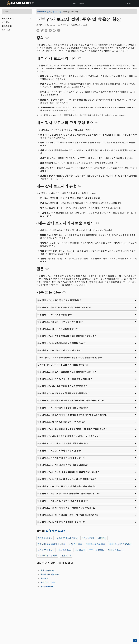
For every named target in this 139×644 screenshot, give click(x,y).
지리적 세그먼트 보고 (95, 544)
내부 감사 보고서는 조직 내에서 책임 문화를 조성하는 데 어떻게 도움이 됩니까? (72, 414)
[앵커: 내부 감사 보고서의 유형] (80, 186)
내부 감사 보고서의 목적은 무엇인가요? (54, 314)
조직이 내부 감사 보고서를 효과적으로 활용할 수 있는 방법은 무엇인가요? (69, 357)
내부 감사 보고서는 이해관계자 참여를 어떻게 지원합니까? (63, 393)
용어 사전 (6, 29)
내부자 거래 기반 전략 (49, 574)
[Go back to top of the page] (135, 640)
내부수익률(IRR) (47, 586)
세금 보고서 (80, 549)
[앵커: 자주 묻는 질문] (64, 292)
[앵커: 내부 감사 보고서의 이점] (80, 58)
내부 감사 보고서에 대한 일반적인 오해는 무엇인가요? (61, 422)
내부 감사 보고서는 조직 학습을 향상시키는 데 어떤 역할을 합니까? (66, 479)
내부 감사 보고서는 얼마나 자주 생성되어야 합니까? (60, 321)
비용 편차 (102, 538)
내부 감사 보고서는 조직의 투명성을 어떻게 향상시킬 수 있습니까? (66, 336)
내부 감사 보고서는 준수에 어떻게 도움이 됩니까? (59, 450)
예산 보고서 (66, 555)
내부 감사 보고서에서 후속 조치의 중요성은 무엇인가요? (62, 386)
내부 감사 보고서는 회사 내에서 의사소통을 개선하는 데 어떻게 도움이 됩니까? (72, 429)
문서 (74, 3)
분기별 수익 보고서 (46, 549)
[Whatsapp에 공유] (55, 30)
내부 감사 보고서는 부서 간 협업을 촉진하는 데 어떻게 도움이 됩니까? (68, 472)
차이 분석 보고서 (115, 549)
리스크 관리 (7, 26)
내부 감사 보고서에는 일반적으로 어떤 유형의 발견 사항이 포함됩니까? (68, 436)
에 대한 (81, 3)
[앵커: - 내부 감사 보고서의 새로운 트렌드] (97, 223)
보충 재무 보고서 (56, 531)
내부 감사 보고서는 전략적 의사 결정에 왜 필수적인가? (61, 350)
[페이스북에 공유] (38, 30)
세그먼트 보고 (64, 549)
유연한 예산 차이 (45, 538)
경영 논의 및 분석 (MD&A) (120, 544)
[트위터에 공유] (43, 30)
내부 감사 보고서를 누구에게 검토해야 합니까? (58, 328)
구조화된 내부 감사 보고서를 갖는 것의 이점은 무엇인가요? (63, 364)
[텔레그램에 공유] (59, 30)
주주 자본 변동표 (96, 549)
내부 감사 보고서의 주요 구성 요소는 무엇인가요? (59, 300)
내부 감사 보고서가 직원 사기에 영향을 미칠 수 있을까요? (62, 443)
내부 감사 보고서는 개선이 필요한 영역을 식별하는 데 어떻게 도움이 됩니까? (71, 400)
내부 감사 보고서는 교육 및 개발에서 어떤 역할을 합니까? (62, 500)
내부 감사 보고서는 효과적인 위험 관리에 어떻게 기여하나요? (64, 307)
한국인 (128, 3)
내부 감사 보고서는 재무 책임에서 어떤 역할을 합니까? (61, 343)
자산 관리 (6, 22)
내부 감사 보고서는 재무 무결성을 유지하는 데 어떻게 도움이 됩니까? (67, 515)
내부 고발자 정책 (47, 582)
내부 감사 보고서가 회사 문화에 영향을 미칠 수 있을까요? (62, 407)
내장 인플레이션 (47, 570)
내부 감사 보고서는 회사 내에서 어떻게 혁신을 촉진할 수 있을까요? (66, 507)
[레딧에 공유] (51, 30)
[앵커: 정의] (47, 37)
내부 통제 (44, 578)
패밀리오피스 (7, 18)
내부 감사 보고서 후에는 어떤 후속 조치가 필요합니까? (61, 457)
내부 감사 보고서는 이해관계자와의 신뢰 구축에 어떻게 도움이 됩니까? (68, 493)
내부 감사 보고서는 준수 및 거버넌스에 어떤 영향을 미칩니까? (64, 379)
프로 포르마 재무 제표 (47, 555)
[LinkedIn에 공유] (47, 30)
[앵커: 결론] (47, 268)
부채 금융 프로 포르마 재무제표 (51, 544)
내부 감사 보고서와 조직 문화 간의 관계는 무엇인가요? (61, 522)
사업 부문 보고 (75, 544)
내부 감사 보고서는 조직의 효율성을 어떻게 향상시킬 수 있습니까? (66, 371)
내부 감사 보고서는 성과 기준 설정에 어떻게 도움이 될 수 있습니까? (67, 486)
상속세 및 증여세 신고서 (67, 538)
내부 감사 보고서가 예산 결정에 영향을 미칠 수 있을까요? (62, 464)
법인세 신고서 (88, 538)
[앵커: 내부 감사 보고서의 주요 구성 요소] (96, 122)
